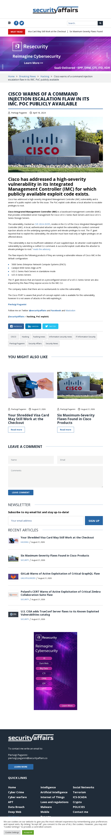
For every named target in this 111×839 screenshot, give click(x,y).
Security (25, 560)
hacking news (39, 336)
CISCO (13, 336)
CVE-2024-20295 (42, 224)
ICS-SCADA (80, 797)
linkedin (34, 326)
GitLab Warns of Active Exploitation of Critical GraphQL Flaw (60, 573)
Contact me (80, 812)
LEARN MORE (20, 766)
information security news (60, 336)
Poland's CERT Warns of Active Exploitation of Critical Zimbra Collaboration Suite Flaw (61, 593)
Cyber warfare (17, 797)
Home (11, 76)
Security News (52, 343)
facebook (18, 326)
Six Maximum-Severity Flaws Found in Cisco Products (76, 419)
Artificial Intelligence (53, 792)
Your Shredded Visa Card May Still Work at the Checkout (33, 31)
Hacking (44, 76)
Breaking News (27, 76)
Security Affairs (35, 343)
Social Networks (83, 787)
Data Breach (16, 807)
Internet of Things (52, 797)
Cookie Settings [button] (12, 832)
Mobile (44, 812)
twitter (52, 326)
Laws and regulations (54, 802)
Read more (16, 429)
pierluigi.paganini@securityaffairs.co (27, 758)
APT (10, 802)
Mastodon (70, 310)
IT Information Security (86, 336)
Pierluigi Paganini (19, 112)
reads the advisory (41, 249)
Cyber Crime (16, 792)
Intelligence (48, 787)
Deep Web (14, 812)
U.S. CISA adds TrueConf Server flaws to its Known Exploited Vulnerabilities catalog (60, 613)
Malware (46, 807)
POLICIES (79, 807)
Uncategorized (28, 578)
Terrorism (79, 792)
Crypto (77, 802)
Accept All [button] (28, 832)
